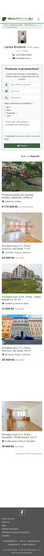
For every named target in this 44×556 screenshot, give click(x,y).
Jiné (8, 116)
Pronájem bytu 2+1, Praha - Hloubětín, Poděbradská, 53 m (19, 436)
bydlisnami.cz (34, 541)
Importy (5, 522)
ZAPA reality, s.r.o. (31, 25)
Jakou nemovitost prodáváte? (18, 103)
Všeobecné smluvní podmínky (15, 532)
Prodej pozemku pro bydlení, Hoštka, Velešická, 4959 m (18, 196)
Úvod (5, 25)
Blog (4, 525)
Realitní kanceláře (16, 25)
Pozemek (10, 113)
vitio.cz (22, 541)
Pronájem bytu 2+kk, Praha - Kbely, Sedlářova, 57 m (21, 298)
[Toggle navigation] (38, 19)
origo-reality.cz (29, 544)
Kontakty (6, 535)
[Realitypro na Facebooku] (22, 512)
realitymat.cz (14, 544)
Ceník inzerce (8, 518)
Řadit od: (30, 156)
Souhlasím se (22, 137)
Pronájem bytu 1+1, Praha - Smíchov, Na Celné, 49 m (17, 349)
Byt (7, 107)
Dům (8, 110)
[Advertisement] (22, 7)
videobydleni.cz (10, 541)
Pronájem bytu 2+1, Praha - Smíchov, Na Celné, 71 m (17, 247)
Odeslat (23, 145)
